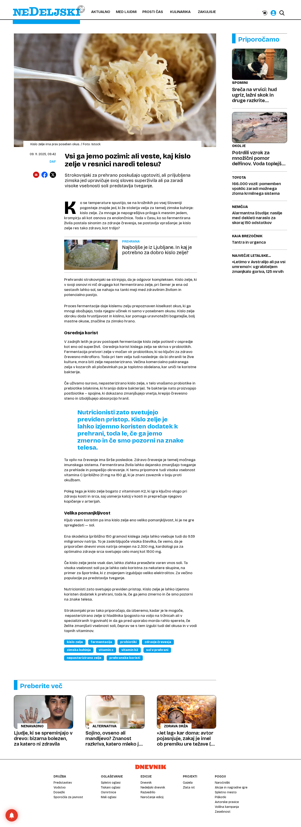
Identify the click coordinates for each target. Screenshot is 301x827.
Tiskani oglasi (110, 787)
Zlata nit (189, 787)
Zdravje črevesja (158, 642)
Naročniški (222, 783)
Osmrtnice (108, 792)
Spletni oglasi (111, 783)
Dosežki (59, 792)
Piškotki (220, 797)
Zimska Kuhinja (79, 650)
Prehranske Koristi (124, 658)
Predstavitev (63, 783)
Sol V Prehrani (157, 650)
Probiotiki (128, 642)
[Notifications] (12, 815)
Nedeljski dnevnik (153, 787)
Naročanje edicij (152, 797)
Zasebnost (222, 812)
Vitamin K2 (129, 650)
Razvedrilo (148, 792)
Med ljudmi (126, 12)
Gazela (188, 783)
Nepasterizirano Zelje (84, 658)
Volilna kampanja (227, 807)
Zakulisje (207, 12)
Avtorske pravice (227, 802)
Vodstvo (60, 787)
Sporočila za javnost (68, 797)
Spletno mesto (226, 792)
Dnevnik (146, 783)
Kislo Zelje (75, 642)
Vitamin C (106, 650)
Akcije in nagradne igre (231, 787)
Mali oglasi (108, 797)
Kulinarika (180, 12)
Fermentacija (101, 642)
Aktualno (100, 12)
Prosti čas (152, 12)
